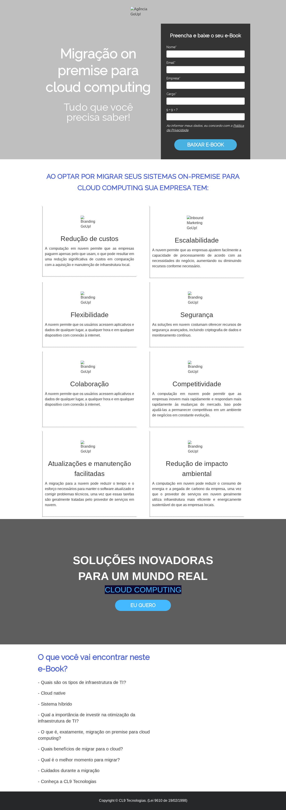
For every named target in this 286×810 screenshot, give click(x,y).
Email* (170, 62)
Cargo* (171, 94)
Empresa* (173, 78)
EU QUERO (143, 605)
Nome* (171, 47)
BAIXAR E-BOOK (205, 144)
